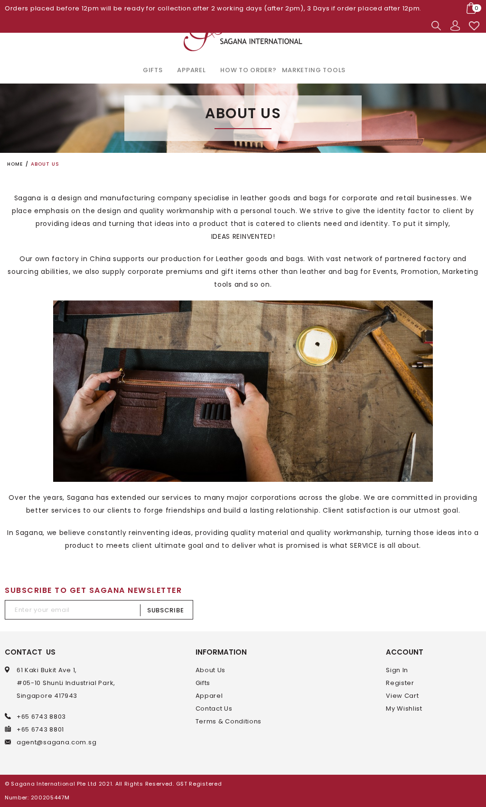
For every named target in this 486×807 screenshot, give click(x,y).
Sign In (397, 670)
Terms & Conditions (229, 721)
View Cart (402, 695)
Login (455, 26)
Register (400, 682)
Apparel (209, 695)
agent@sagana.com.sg (56, 742)
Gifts (203, 682)
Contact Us (214, 708)
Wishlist (474, 26)
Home (15, 164)
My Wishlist (404, 708)
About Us (211, 670)
